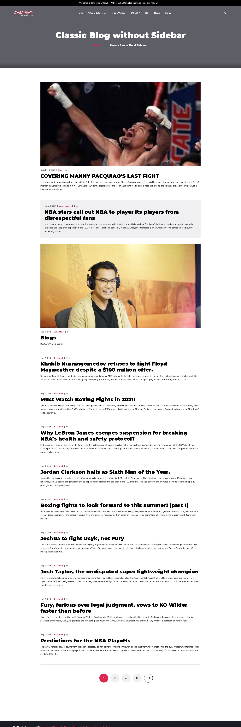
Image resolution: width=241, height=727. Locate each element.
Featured (58, 358)
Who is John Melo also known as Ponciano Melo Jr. (134, 3)
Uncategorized (66, 206)
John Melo (59, 332)
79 (137, 678)
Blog (60, 170)
